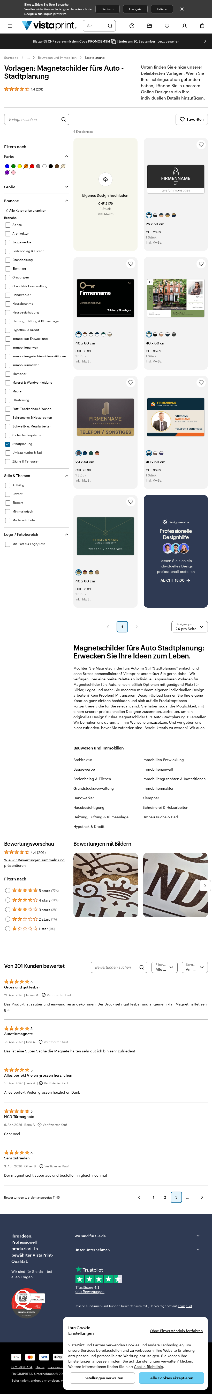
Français (135, 9)
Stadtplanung (95, 57)
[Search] (141, 967)
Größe (9, 187)
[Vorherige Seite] (107, 626)
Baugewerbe (84, 769)
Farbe (9, 156)
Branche (11, 201)
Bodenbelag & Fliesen (92, 779)
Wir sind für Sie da (90, 1236)
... (28, 57)
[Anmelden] (184, 25)
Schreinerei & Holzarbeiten (165, 807)
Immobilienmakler (157, 788)
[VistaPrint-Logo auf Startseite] (49, 25)
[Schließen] (182, 9)
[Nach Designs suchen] (63, 119)
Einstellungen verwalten (102, 1378)
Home (40, 1367)
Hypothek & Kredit (88, 826)
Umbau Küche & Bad (160, 817)
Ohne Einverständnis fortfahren (176, 1331)
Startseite (11, 57)
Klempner (150, 798)
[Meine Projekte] (149, 25)
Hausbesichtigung (88, 807)
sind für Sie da (30, 1271)
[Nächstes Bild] (205, 41)
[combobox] (96, 25)
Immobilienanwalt (157, 769)
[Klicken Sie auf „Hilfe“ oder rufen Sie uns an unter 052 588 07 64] (132, 25)
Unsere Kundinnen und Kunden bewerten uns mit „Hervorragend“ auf (133, 1306)
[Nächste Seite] (136, 626)
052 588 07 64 (22, 1367)
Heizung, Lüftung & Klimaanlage (100, 817)
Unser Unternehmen (92, 1250)
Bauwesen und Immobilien (57, 57)
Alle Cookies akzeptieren (171, 1378)
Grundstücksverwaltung (93, 788)
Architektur (82, 759)
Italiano (162, 9)
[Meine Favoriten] (167, 25)
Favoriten (195, 119)
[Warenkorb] (202, 25)
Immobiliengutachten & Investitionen (174, 779)
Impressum (56, 1367)
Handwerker (83, 798)
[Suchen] (110, 25)
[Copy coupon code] (113, 41)
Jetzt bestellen (168, 41)
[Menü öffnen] (10, 25)
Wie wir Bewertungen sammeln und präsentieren (34, 863)
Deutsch (107, 9)
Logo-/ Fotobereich (21, 534)
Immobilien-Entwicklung (163, 759)
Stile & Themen (17, 475)
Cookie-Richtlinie (148, 1366)
